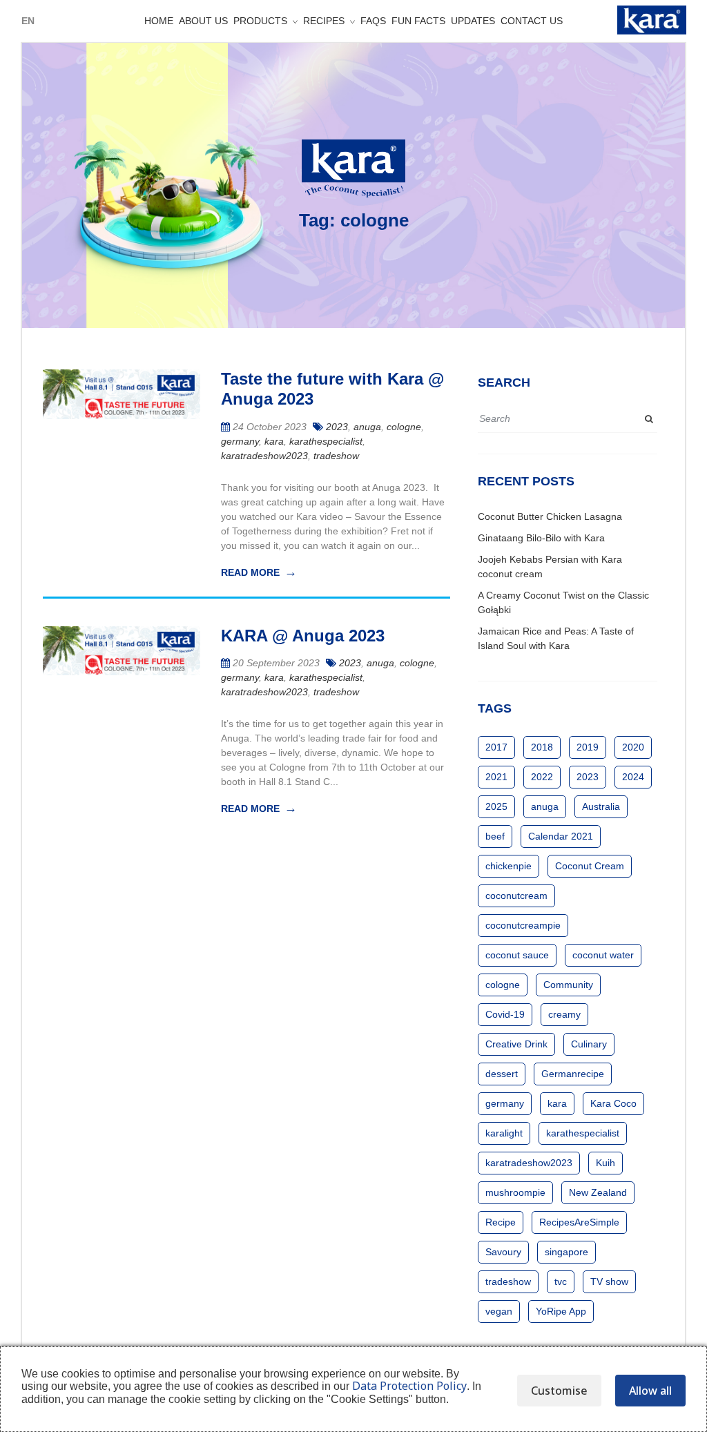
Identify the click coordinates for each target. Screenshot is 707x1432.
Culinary (589, 1043)
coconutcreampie (523, 925)
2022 (542, 776)
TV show (609, 1281)
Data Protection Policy (409, 1385)
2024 (633, 776)
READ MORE (250, 572)
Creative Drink (516, 1043)
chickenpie (508, 865)
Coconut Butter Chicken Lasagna (550, 516)
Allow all (650, 1390)
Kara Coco (613, 1103)
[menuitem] (27, 21)
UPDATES (473, 20)
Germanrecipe (572, 1073)
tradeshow (336, 455)
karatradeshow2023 (264, 455)
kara (274, 441)
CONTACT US (532, 20)
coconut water (603, 954)
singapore (566, 1251)
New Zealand (598, 1192)
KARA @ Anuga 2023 (303, 635)
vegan (498, 1311)
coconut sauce (517, 954)
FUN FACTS (418, 20)
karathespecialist (325, 441)
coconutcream (516, 895)
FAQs (373, 20)
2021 (496, 776)
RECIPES (324, 20)
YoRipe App (561, 1311)
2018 (542, 747)
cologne (404, 426)
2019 (588, 747)
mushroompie (515, 1192)
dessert (501, 1073)
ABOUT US (203, 20)
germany (240, 441)
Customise (559, 1390)
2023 (337, 426)
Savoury (503, 1251)
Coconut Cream (589, 865)
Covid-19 (505, 1014)
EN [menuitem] (28, 20)
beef (495, 836)
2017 (496, 747)
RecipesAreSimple (579, 1222)
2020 (633, 747)
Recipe (500, 1222)
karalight (504, 1133)
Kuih (605, 1162)
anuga (367, 426)
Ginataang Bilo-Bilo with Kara (541, 537)
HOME (158, 20)
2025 (496, 806)
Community (568, 984)
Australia (601, 806)
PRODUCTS (260, 20)
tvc (560, 1281)
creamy (564, 1014)
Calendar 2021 (560, 836)
